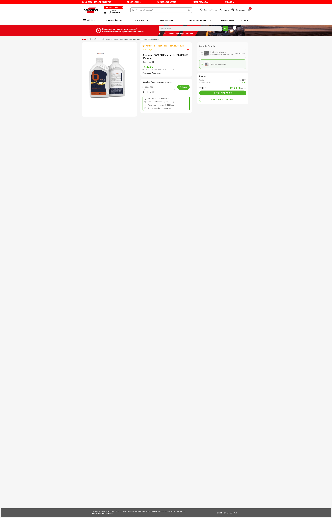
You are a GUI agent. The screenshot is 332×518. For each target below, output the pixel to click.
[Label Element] (161, 10)
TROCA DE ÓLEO (141, 20)
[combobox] (161, 10)
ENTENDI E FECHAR (227, 512)
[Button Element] (189, 10)
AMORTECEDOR (227, 20)
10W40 (115, 39)
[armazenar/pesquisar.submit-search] (133, 10)
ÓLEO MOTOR (106, 39)
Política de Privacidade (102, 513)
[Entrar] (238, 10)
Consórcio (244, 20)
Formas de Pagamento (152, 73)
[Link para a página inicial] (84, 39)
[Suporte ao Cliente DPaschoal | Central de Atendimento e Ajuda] (220, 10)
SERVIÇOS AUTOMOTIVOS (197, 20)
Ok (225, 29)
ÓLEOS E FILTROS (94, 39)
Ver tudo (91, 20)
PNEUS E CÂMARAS (114, 20)
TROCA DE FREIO (167, 20)
